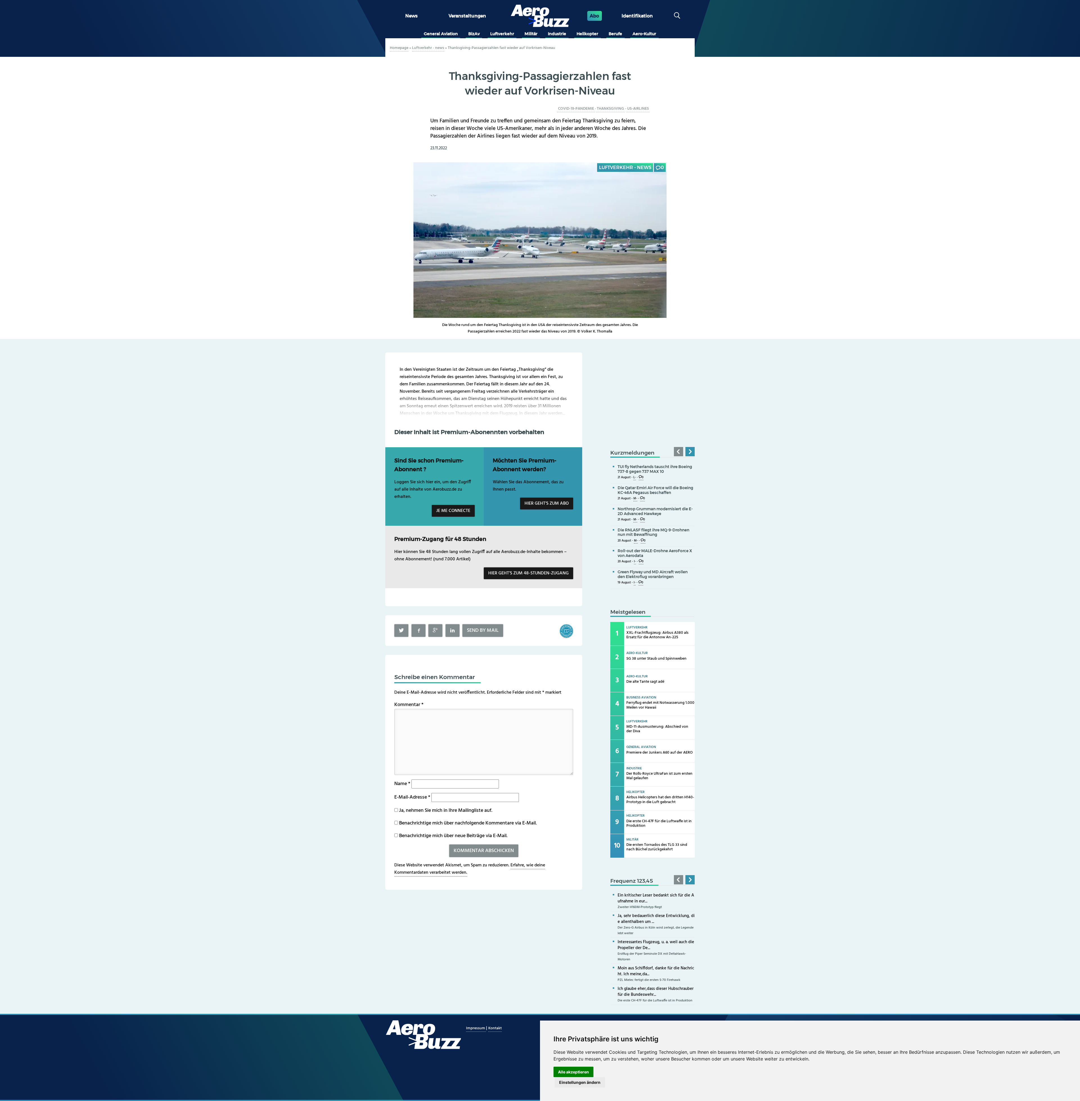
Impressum (476, 1028)
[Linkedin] (453, 630)
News (411, 16)
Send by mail (483, 630)
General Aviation (441, 33)
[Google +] (435, 630)
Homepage (399, 48)
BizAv (474, 33)
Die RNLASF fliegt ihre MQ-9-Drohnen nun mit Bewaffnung (653, 532)
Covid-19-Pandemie (576, 108)
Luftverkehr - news (428, 48)
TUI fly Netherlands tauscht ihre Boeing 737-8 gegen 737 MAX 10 (655, 469)
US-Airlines (638, 108)
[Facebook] (418, 630)
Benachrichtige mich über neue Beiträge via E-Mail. (453, 836)
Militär (531, 33)
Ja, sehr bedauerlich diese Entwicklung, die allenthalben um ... (656, 919)
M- (635, 498)
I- (635, 561)
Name (402, 784)
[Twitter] (401, 630)
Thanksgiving (610, 108)
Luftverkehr (502, 33)
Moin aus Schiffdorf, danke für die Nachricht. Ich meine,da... (656, 971)
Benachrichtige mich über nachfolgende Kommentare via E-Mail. (468, 823)
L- (634, 477)
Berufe (615, 33)
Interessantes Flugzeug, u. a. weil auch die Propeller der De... (656, 945)
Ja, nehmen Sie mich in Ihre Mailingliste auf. (445, 810)
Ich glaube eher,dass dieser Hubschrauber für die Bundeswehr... (656, 991)
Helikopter (587, 33)
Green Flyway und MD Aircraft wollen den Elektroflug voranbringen (653, 574)
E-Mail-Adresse (412, 797)
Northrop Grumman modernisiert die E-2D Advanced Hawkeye (655, 511)
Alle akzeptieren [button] (573, 1071)
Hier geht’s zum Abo (547, 503)
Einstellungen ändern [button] (579, 1082)
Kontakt (495, 1028)
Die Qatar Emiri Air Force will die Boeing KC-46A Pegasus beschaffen (655, 490)
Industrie (557, 33)
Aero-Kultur (644, 33)
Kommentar (409, 705)
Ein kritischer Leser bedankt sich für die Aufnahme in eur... (656, 898)
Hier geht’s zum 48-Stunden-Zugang (528, 573)
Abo (594, 16)
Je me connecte (453, 510)
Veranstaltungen (467, 16)
